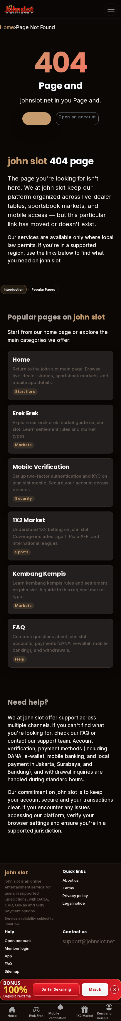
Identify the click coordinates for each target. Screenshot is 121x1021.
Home (7, 27)
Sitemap (12, 971)
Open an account (77, 116)
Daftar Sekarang (56, 989)
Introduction (13, 289)
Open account (18, 940)
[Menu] (111, 9)
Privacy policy (75, 895)
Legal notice (74, 903)
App (8, 956)
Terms (68, 888)
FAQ (8, 963)
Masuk (95, 989)
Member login (17, 948)
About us (71, 880)
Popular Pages (43, 289)
